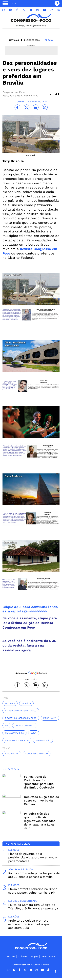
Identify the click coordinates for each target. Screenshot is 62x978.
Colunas (23, 956)
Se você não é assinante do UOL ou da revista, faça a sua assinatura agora (29, 645)
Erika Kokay (49, 718)
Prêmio (49, 40)
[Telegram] (10, 10)
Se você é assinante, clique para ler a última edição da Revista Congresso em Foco (29, 622)
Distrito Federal (24, 725)
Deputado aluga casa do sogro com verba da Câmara (41, 800)
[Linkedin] (31, 10)
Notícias (14, 40)
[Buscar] (57, 3)
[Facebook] (17, 10)
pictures (10, 703)
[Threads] (58, 10)
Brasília (26, 703)
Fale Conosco (48, 956)
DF (6, 725)
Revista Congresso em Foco (20, 711)
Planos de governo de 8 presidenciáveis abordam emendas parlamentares (33, 857)
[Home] (31, 18)
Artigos (34, 956)
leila (33, 733)
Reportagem (12, 753)
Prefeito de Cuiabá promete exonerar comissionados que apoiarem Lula (28, 924)
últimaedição (43, 740)
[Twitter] (23, 10)
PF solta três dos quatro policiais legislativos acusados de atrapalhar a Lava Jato (39, 821)
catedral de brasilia (17, 740)
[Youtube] (44, 10)
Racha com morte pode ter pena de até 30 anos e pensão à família (34, 874)
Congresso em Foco (36, 753)
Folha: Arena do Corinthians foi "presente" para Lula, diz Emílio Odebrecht (39, 782)
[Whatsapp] (3, 10)
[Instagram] (37, 10)
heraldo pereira (14, 733)
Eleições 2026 (32, 40)
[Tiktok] (52, 10)
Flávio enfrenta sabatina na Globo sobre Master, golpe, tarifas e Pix (32, 890)
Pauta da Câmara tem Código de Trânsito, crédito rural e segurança (33, 906)
